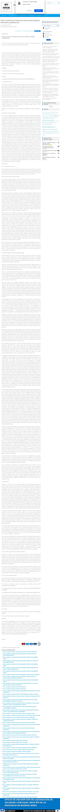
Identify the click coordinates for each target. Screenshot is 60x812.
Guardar (38, 31)
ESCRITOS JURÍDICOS (48, 121)
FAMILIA (58, 121)
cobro (56, 113)
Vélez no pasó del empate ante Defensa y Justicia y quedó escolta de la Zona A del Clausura (50, 64)
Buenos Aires (45, 113)
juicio (51, 124)
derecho (48, 118)
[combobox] (52, 3)
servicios (57, 133)
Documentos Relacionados (28, 31)
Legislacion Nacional (47, 129)
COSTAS (50, 115)
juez (48, 124)
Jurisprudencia (48, 127)
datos (54, 117)
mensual (52, 131)
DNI (50, 118)
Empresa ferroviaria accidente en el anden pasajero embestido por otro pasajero (21, 791)
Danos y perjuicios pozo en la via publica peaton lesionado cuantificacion (19, 717)
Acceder (45, 15)
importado (50, 122)
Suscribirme (38, 15)
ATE (54, 112)
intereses (44, 124)
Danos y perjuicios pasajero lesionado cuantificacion (14, 686)
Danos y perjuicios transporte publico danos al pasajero (15, 740)
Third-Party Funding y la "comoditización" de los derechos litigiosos (50, 92)
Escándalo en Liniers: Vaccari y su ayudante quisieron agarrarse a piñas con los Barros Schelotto (50, 68)
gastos (43, 122)
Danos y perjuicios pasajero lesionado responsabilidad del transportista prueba (20, 694)
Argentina (49, 112)
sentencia (54, 133)
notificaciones (56, 131)
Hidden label (43, 33)
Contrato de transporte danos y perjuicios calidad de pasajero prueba (18, 749)
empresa (52, 118)
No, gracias (29, 10)
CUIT (52, 115)
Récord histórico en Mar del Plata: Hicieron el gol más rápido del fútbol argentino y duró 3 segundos (50, 81)
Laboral (55, 127)
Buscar (48, 39)
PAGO (48, 133)
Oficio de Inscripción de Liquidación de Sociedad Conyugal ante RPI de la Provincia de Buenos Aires (29, 802)
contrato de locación (45, 115)
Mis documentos (18, 31)
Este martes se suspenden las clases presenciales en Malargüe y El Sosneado (50, 89)
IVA (46, 124)
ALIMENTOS (46, 112)
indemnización (54, 122)
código (55, 115)
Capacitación (31, 15)
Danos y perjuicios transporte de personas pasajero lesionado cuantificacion (20, 651)
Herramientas (23, 15)
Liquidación (48, 131)
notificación (44, 133)
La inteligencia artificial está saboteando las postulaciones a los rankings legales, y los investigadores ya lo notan (50, 95)
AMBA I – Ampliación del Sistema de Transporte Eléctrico (49, 99)
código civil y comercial (48, 117)
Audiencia (57, 112)
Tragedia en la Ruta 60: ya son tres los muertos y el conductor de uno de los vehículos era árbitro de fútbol (50, 50)
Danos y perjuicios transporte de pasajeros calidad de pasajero (17, 751)
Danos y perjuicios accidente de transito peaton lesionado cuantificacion (19, 722)
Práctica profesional (12, 15)
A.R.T (43, 112)
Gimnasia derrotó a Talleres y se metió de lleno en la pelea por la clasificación (50, 54)
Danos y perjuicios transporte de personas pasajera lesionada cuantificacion (20, 735)
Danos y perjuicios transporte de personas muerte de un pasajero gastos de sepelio (21, 715)
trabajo (43, 134)
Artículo (52, 112)
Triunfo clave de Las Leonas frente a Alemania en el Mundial (49, 47)
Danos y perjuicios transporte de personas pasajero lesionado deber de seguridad (21, 674)
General (46, 122)
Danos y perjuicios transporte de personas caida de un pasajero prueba (19, 713)
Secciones (4, 15)
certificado (49, 113)
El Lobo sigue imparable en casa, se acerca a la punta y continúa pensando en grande (50, 57)
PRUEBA (51, 133)
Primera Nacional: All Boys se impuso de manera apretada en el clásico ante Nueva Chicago (50, 85)
